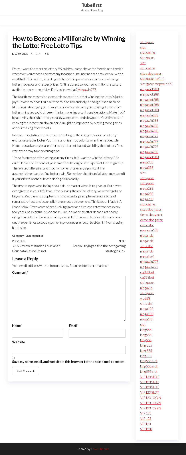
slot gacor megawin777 (156, 84)
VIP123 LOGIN (150, 398)
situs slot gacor (150, 73)
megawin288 (149, 115)
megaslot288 (149, 89)
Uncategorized (34, 235)
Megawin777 (86, 90)
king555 (145, 330)
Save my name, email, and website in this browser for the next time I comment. (68, 362)
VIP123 (145, 424)
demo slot (147, 225)
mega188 (146, 309)
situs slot (146, 246)
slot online (147, 52)
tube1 (38, 54)
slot (143, 47)
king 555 (146, 345)
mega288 (146, 188)
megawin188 (149, 230)
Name (17, 326)
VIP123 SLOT (149, 377)
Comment (20, 272)
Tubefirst (92, 5)
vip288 (145, 298)
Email (74, 326)
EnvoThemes (100, 449)
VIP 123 (145, 413)
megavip (146, 288)
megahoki (147, 235)
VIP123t (146, 429)
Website (18, 342)
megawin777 (149, 136)
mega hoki (147, 256)
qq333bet (147, 272)
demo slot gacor (151, 215)
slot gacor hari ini (152, 78)
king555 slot (148, 361)
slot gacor (147, 42)
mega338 (146, 162)
